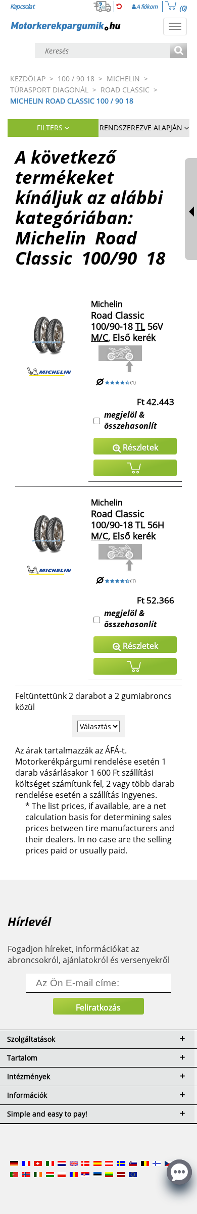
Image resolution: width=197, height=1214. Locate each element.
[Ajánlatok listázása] (178, 51)
